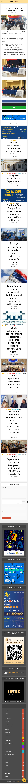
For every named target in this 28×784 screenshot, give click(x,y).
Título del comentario (6, 487)
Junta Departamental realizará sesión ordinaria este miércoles (14, 382)
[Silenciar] (20, 701)
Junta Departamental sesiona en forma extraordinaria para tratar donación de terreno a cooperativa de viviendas (14, 340)
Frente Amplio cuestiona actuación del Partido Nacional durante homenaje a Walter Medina (14, 295)
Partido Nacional (19, 173)
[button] (14, 691)
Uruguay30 (19, 781)
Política (24, 173)
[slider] (13, 701)
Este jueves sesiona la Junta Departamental (14, 179)
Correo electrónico (5, 506)
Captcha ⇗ (19, 503)
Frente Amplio (17, 6)
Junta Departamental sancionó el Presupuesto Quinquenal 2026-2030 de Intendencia (14, 465)
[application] (14, 692)
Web (3, 511)
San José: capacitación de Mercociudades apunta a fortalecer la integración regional (14, 253)
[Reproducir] (5, 701)
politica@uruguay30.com (13, 672)
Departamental (11, 6)
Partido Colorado (12, 173)
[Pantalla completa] (22, 701)
